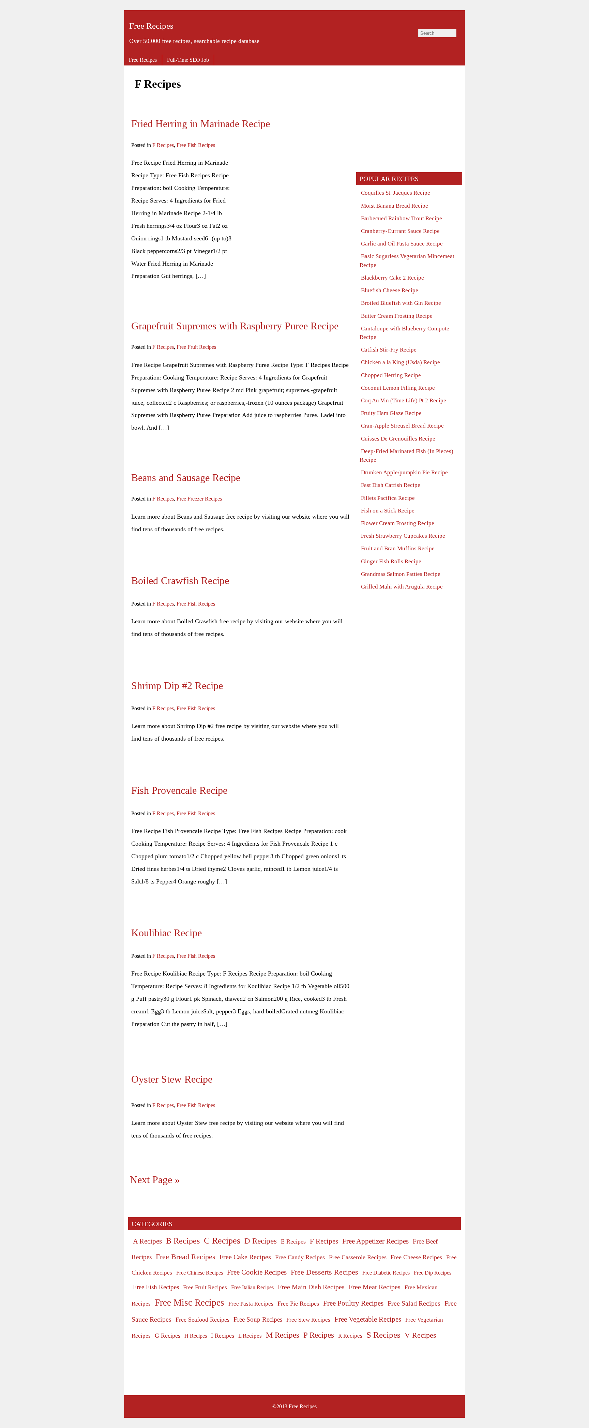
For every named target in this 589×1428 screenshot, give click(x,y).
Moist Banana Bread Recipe (394, 206)
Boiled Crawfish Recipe (180, 580)
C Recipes (222, 1241)
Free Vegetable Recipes (367, 1319)
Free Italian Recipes (252, 1287)
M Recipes (282, 1334)
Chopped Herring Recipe (391, 375)
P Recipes (318, 1334)
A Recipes (147, 1241)
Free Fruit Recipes (196, 347)
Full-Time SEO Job (188, 60)
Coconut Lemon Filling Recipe (398, 388)
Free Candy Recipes (300, 1257)
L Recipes (250, 1336)
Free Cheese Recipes (416, 1257)
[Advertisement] (292, 204)
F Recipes (163, 145)
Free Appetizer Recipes (375, 1241)
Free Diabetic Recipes (386, 1272)
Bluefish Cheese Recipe (389, 290)
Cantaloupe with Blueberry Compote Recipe (404, 332)
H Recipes (195, 1336)
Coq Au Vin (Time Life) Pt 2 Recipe (403, 400)
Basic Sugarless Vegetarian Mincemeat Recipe (407, 260)
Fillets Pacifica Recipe (388, 498)
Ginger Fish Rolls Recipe (391, 561)
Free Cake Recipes (245, 1257)
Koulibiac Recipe (166, 933)
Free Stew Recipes (308, 1320)
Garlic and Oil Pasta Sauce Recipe (402, 243)
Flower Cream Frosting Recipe (397, 523)
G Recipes (167, 1335)
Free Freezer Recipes (199, 499)
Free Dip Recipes (432, 1272)
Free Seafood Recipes (202, 1319)
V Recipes (420, 1335)
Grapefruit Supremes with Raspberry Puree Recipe (234, 326)
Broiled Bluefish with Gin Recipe (401, 303)
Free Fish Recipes (196, 145)
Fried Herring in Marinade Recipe (200, 124)
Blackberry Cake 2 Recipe (392, 277)
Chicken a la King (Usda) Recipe (400, 362)
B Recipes (183, 1240)
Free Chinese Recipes (199, 1273)
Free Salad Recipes (414, 1303)
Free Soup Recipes (257, 1319)
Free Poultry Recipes (353, 1303)
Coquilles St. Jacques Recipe (395, 193)
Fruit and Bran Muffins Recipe (398, 548)
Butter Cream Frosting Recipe (397, 316)
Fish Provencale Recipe (179, 790)
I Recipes (222, 1335)
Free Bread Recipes (185, 1256)
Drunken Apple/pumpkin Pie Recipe (404, 472)
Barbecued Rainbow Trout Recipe (401, 218)
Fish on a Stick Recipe (387, 510)
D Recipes (260, 1240)
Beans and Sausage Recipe (185, 478)
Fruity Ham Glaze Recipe (391, 413)
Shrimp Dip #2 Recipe (177, 685)
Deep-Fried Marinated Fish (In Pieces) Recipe (406, 455)
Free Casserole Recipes (358, 1257)
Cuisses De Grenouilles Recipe (398, 438)
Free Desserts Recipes (324, 1272)
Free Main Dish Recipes (311, 1287)
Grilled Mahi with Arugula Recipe (402, 586)
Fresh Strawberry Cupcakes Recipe (403, 536)
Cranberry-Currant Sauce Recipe (400, 231)
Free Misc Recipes (189, 1302)
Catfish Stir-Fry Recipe (389, 349)
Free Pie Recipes (298, 1303)
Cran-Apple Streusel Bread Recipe (402, 425)
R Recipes (350, 1336)
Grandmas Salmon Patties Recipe (400, 574)
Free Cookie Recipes (257, 1272)
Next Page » (155, 1180)
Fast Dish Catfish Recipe (390, 485)
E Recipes (293, 1241)
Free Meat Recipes (375, 1287)
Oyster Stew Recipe (171, 1079)
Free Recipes (151, 25)
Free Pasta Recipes (250, 1303)
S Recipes (383, 1334)
